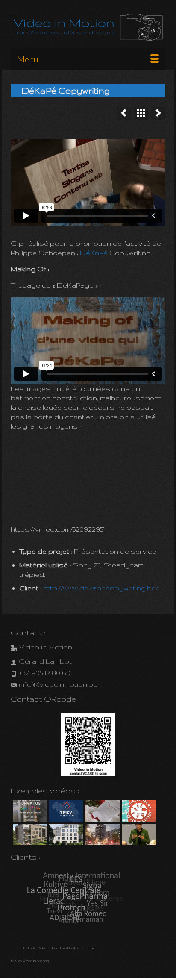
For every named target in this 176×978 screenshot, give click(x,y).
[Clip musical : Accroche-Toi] (124, 113)
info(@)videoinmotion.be (58, 684)
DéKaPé (94, 252)
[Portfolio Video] (141, 113)
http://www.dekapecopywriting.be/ (100, 588)
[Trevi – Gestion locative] (65, 811)
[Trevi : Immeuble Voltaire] (65, 834)
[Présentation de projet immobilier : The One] (101, 834)
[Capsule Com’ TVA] (29, 811)
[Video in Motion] (88, 28)
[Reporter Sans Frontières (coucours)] (158, 113)
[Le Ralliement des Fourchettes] (138, 811)
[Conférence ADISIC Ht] (138, 834)
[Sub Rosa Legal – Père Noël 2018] (101, 811)
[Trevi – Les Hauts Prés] (29, 834)
